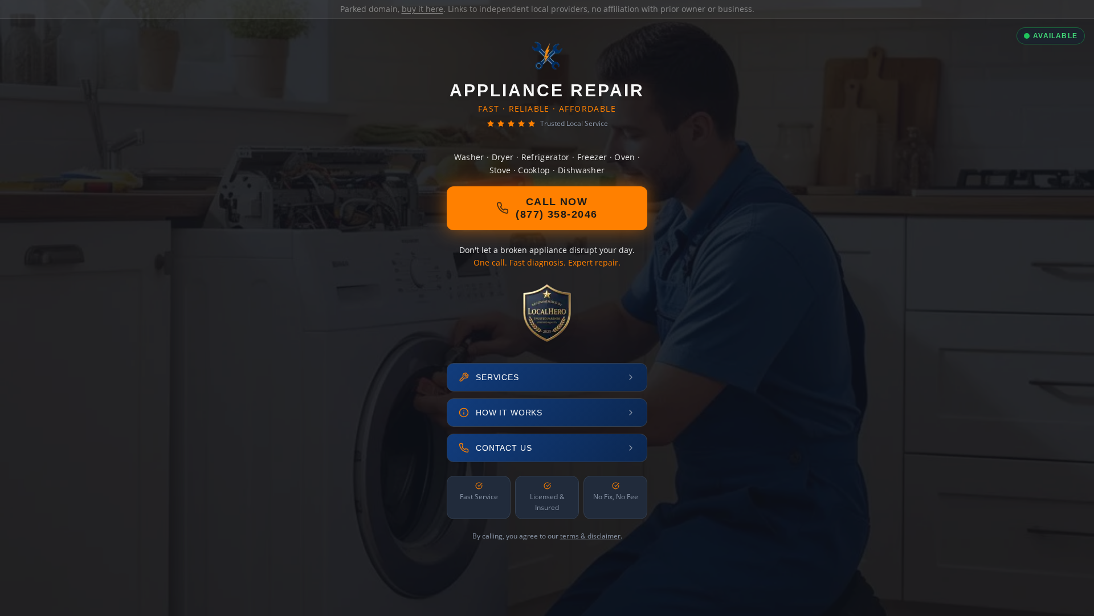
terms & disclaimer (590, 536)
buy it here (422, 8)
